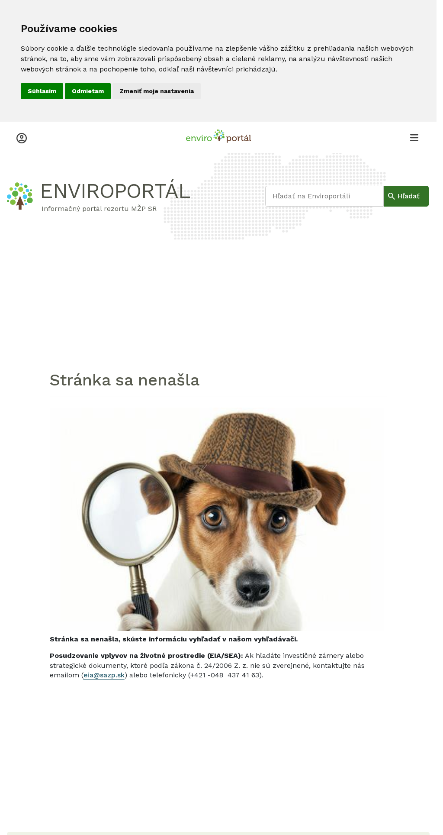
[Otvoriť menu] (414, 137)
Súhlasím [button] (42, 90)
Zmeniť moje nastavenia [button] (156, 90)
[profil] (21, 137)
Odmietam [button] (88, 90)
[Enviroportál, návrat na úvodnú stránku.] (218, 137)
